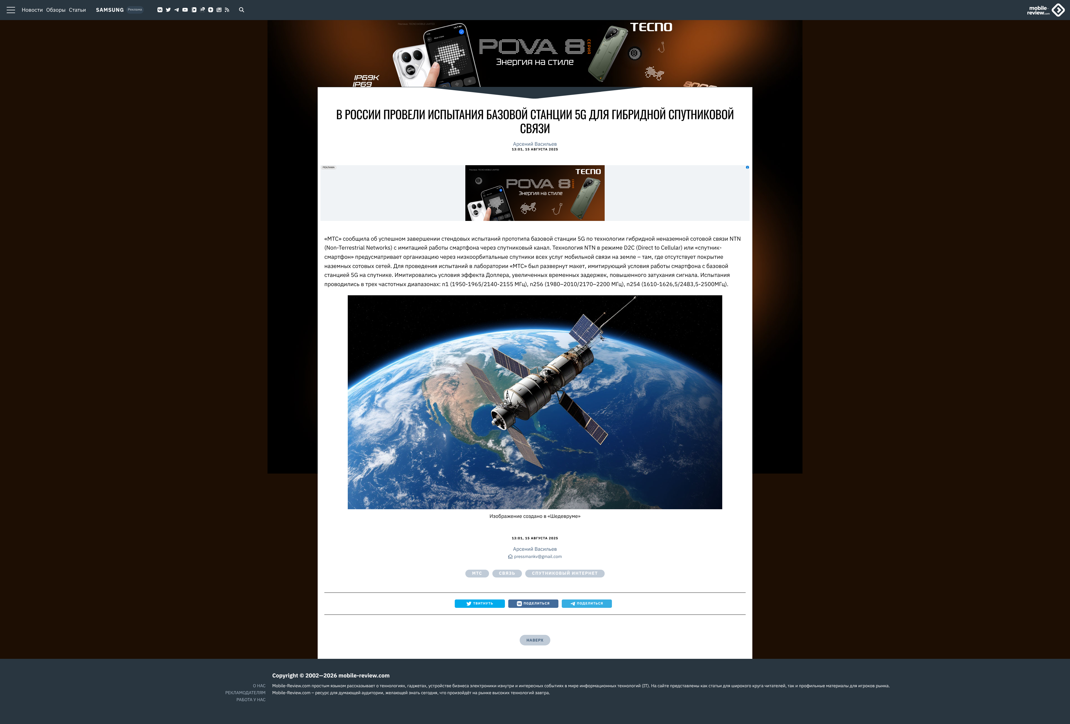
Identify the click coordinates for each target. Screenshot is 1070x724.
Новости (32, 10)
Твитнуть (483, 603)
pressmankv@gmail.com (538, 556)
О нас (259, 686)
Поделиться (537, 603)
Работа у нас (251, 700)
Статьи (77, 10)
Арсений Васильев (535, 144)
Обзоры (56, 10)
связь (507, 573)
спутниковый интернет (565, 573)
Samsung (110, 10)
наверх (535, 640)
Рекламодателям (245, 693)
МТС (477, 573)
